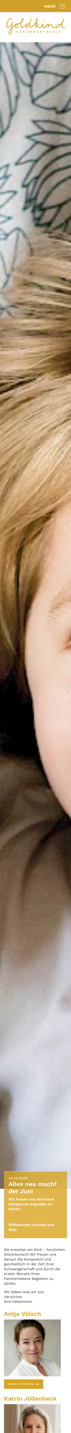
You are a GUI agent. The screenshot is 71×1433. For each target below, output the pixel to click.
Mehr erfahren (21, 1383)
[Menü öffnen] (62, 6)
